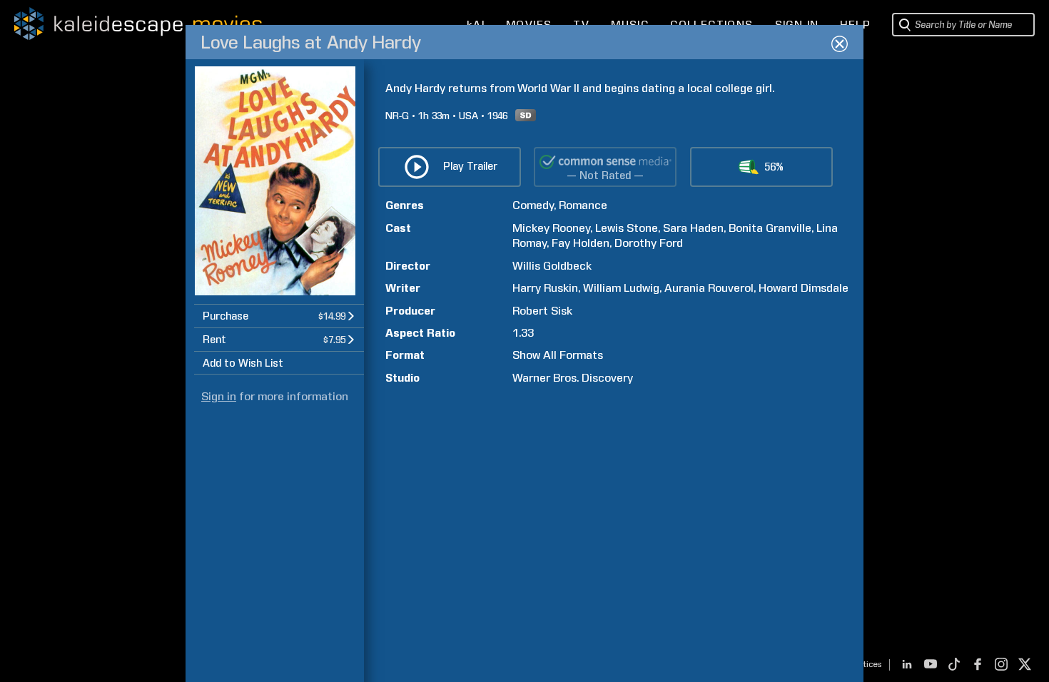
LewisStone (626, 228)
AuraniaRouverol (709, 288)
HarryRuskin (545, 288)
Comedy (533, 205)
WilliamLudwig (621, 288)
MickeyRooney (551, 228)
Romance (583, 205)
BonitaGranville (770, 228)
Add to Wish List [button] (243, 363)
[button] (279, 315)
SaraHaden (693, 228)
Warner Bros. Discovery (572, 378)
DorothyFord (648, 243)
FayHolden (580, 243)
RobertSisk (542, 310)
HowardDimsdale (803, 288)
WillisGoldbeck (552, 266)
